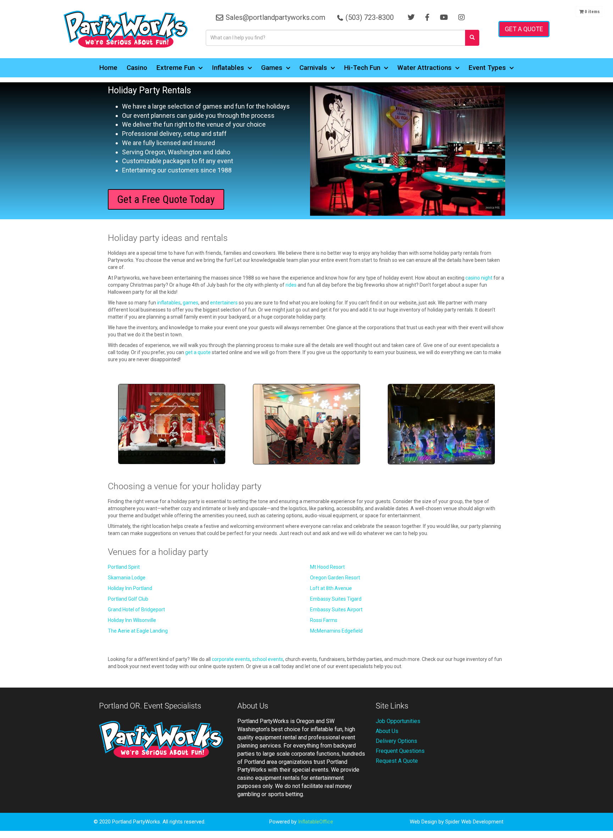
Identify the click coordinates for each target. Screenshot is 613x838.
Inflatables (228, 68)
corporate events (231, 659)
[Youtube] (444, 17)
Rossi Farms (323, 620)
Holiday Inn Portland (130, 588)
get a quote (198, 352)
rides (291, 285)
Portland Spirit (124, 567)
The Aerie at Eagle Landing (138, 631)
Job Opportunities (398, 721)
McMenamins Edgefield (336, 631)
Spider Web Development (474, 821)
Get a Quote (524, 29)
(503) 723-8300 (370, 17)
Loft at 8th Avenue (331, 588)
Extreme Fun (175, 68)
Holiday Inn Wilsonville (132, 620)
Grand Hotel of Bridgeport (136, 609)
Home (108, 68)
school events (267, 659)
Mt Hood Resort (327, 567)
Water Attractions (424, 68)
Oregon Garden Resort (335, 577)
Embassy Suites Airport (336, 609)
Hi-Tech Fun (362, 68)
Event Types (487, 68)
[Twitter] (411, 17)
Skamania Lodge (126, 577)
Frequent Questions (400, 751)
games (190, 302)
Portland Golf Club (128, 599)
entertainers (224, 302)
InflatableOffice (315, 821)
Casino (137, 68)
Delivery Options (396, 741)
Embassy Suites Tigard (335, 599)
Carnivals (313, 68)
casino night (478, 278)
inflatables (169, 302)
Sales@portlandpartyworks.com (275, 17)
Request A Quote (397, 760)
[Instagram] (461, 17)
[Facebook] (427, 17)
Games (271, 68)
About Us (387, 731)
